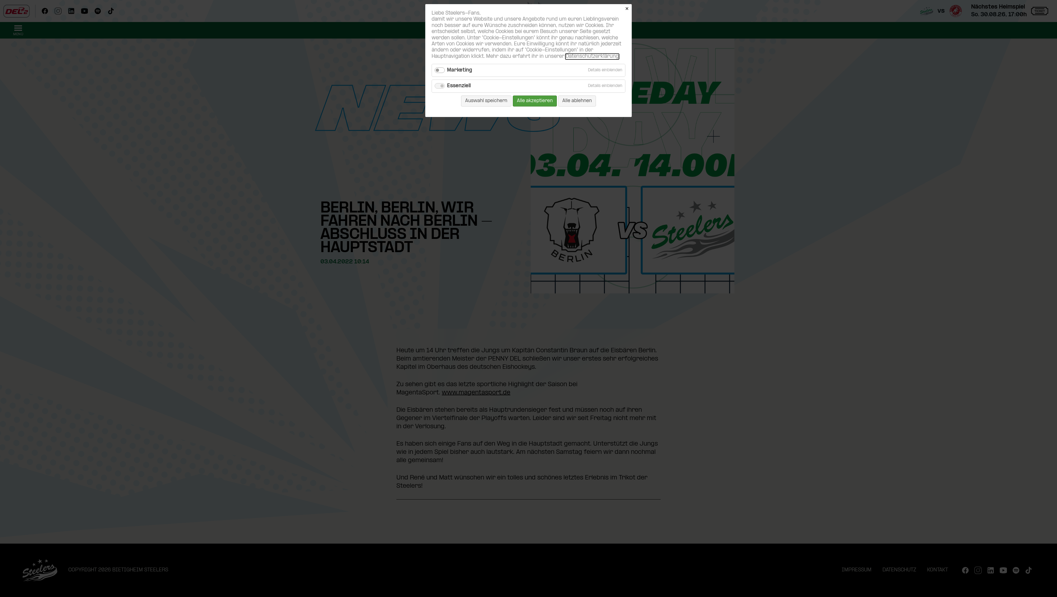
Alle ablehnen (577, 100)
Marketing (459, 70)
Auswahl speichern (486, 100)
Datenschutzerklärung (592, 56)
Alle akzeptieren (535, 100)
